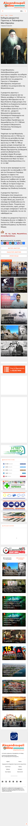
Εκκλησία (11, 15)
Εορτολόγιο (8, 766)
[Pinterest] (17, 781)
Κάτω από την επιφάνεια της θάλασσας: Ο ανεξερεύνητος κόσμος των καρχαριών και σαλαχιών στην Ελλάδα (13, 289)
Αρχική (2, 15)
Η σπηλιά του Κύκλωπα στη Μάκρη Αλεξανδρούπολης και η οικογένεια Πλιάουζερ (11, 337)
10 (4, 718)
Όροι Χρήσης (8, 771)
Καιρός (20, 761)
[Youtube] (21, 781)
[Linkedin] (9, 781)
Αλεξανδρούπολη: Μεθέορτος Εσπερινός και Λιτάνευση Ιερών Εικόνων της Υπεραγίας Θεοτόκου (14, 273)
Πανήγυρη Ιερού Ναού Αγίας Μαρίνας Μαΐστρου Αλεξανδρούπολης (13, 723)
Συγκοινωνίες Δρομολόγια (20, 764)
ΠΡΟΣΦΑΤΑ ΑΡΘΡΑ (8, 525)
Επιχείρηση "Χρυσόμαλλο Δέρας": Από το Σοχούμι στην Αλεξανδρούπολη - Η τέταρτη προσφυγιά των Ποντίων (13, 321)
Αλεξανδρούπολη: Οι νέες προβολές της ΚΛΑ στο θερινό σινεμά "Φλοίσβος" (13, 589)
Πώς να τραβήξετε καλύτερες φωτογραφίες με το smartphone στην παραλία (13, 706)
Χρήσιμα (8, 769)
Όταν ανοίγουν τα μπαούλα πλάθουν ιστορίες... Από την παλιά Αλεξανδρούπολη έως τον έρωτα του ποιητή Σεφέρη (13, 353)
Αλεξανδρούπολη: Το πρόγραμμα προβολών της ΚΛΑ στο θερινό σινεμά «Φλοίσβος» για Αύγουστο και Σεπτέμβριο (13, 604)
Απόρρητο (20, 769)
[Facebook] (2, 781)
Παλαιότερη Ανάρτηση (14, 252)
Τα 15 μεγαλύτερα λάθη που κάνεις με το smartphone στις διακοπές (14, 656)
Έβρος (6, 15)
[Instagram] (13, 781)
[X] (6, 781)
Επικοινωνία (20, 771)
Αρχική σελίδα (14, 256)
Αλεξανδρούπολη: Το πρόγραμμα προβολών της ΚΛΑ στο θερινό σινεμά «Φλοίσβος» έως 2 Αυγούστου (13, 620)
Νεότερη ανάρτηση (14, 248)
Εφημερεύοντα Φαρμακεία (8, 764)
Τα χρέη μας (8, 641)
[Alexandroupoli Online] (14, 8)
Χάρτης (20, 766)
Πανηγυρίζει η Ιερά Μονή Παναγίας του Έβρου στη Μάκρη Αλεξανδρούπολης (13, 689)
